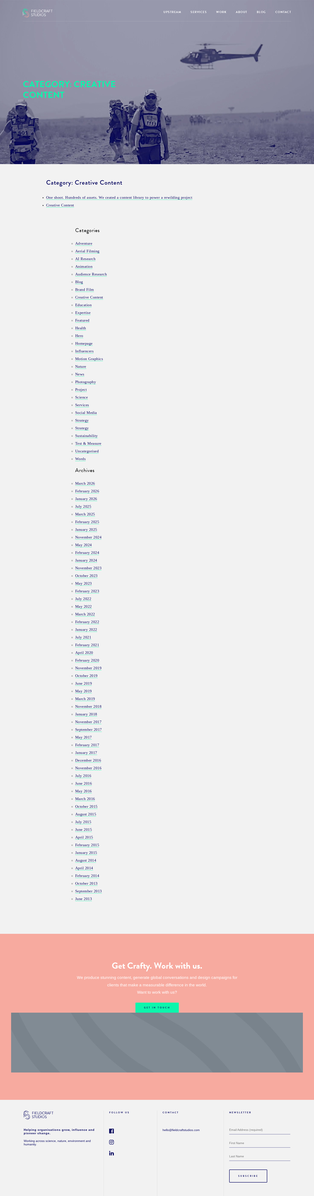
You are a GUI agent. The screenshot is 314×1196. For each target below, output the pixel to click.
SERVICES (199, 12)
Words (80, 459)
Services (82, 405)
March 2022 (85, 614)
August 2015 (85, 814)
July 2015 (83, 822)
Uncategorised (87, 451)
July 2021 (83, 637)
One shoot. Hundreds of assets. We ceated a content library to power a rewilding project (119, 197)
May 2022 (83, 606)
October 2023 (86, 576)
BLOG (261, 12)
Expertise (83, 312)
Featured (82, 320)
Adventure (83, 243)
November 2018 (88, 706)
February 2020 (87, 660)
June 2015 (83, 829)
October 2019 (86, 676)
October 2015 (86, 806)
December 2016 (88, 760)
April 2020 (84, 652)
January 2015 (86, 852)
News (79, 374)
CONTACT (283, 12)
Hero (79, 336)
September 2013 (88, 891)
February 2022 (87, 622)
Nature (80, 366)
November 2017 (88, 722)
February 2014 (87, 876)
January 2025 (86, 529)
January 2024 (86, 560)
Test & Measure (88, 443)
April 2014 (84, 868)
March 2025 (85, 514)
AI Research (85, 259)
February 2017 (87, 745)
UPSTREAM (172, 12)
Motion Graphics (89, 359)
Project (81, 389)
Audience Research (91, 274)
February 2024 (87, 552)
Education (83, 305)
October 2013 (86, 883)
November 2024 (88, 537)
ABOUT (241, 12)
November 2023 (88, 568)
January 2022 (86, 629)
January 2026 (86, 499)
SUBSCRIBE (248, 1176)
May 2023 (83, 583)
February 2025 (87, 522)
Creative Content (60, 205)
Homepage (84, 343)
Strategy (82, 420)
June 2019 (83, 683)
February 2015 (87, 845)
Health (80, 328)
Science (81, 397)
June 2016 (83, 783)
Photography (85, 382)
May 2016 (83, 791)
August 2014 (85, 860)
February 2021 (87, 645)
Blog (79, 282)
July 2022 (83, 599)
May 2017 (83, 737)
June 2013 (83, 899)
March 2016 (85, 799)
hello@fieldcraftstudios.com (181, 1130)
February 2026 (87, 491)
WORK (221, 12)
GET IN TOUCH (157, 1007)
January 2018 (86, 714)
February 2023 (87, 591)
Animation (84, 266)
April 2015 (84, 837)
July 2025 (83, 506)
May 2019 (83, 691)
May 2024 (83, 545)
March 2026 (85, 483)
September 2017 (88, 729)
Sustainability (86, 436)
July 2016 (83, 776)
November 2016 (88, 768)
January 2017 (86, 752)
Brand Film (84, 289)
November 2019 (88, 668)
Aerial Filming (87, 251)
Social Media (86, 412)
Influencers (84, 351)
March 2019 (85, 699)
